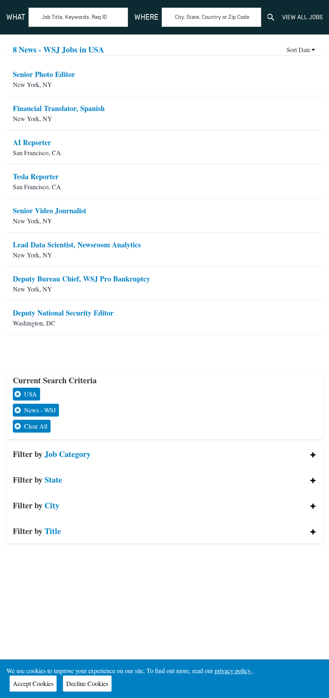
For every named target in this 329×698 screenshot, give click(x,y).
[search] (271, 17)
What (15, 17)
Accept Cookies (33, 683)
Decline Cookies (87, 683)
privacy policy (233, 670)
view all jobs (302, 17)
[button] (164, 454)
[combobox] (67, 17)
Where (146, 17)
